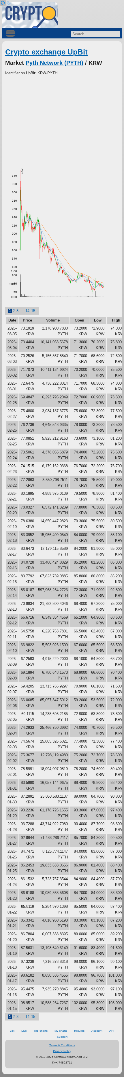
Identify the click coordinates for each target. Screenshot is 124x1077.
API (111, 1030)
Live (24, 1030)
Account (96, 1030)
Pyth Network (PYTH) (54, 63)
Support (62, 1036)
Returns (79, 1030)
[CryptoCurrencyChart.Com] (30, 15)
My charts (61, 1030)
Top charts (41, 1030)
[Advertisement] (62, 119)
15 (33, 311)
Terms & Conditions (62, 1045)
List (12, 1030)
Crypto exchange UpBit (46, 52)
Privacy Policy (62, 1051)
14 (27, 311)
